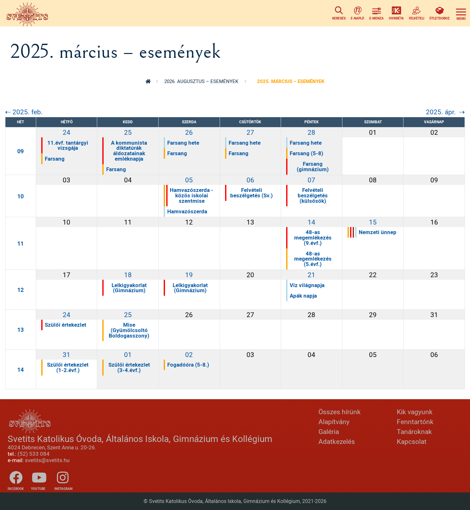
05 (189, 179)
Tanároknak (414, 431)
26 (189, 132)
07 (311, 179)
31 (66, 354)
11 (20, 243)
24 (66, 132)
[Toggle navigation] (461, 13)
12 (20, 289)
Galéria (328, 431)
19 (189, 274)
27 (250, 132)
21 (311, 274)
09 (20, 151)
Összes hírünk (339, 411)
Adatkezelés (336, 441)
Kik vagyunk (415, 411)
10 (20, 196)
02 (189, 354)
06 (250, 179)
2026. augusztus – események (201, 81)
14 (311, 221)
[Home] (29, 13)
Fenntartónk (415, 421)
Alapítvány (333, 421)
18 (128, 274)
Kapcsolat (412, 441)
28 (311, 132)
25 (128, 132)
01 (128, 354)
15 (373, 221)
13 (20, 329)
